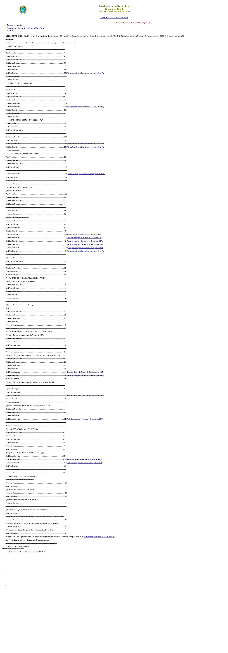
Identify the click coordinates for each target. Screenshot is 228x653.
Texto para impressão (14, 25)
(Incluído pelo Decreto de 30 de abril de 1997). (99, 537)
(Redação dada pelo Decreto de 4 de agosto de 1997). (85, 73)
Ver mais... (11, 30)
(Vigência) (40, 28)
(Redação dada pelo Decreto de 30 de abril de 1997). (84, 234)
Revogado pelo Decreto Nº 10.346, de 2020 (22, 28)
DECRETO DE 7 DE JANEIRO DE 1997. (114, 18)
